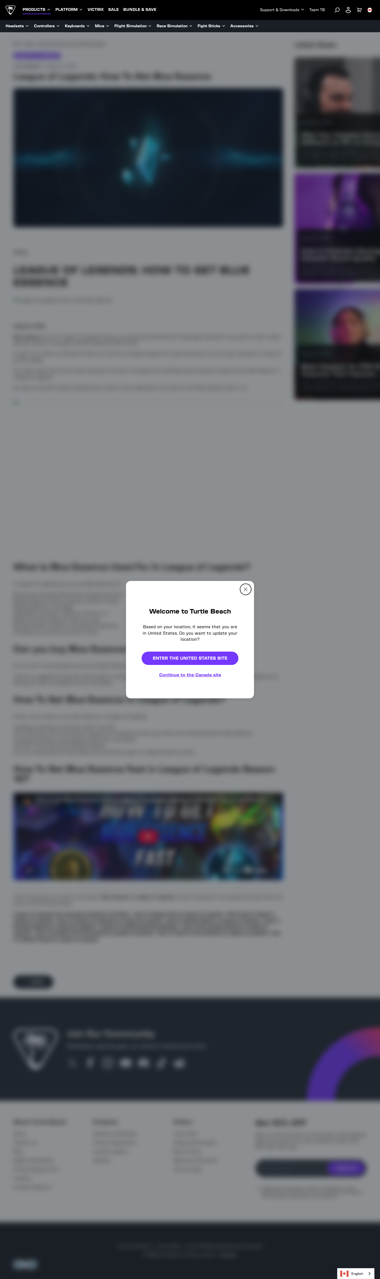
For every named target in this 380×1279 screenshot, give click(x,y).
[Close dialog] (245, 589)
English (357, 1273)
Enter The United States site (190, 657)
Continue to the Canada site (190, 674)
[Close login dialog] (241, 769)
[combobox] (355, 1273)
